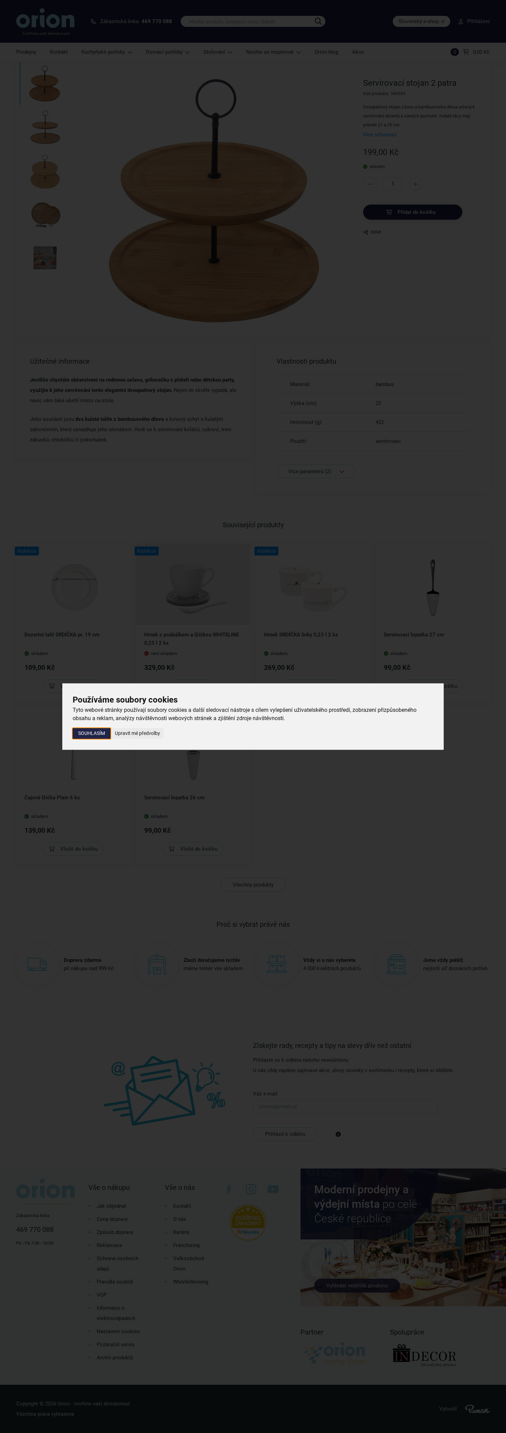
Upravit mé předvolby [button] (137, 733)
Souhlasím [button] (91, 733)
